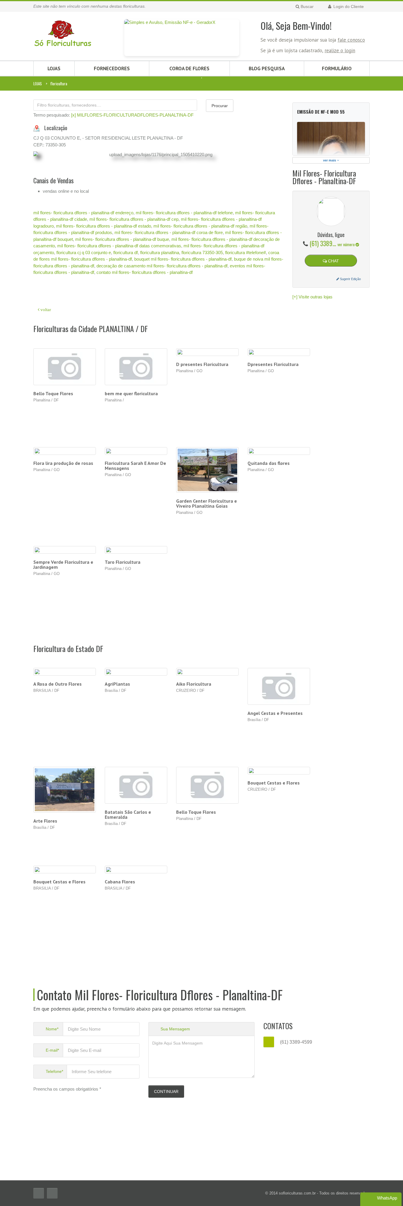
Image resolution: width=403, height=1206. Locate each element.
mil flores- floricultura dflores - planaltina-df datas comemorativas (119, 245)
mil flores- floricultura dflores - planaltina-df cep (133, 219)
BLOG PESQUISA (267, 68)
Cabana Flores (120, 882)
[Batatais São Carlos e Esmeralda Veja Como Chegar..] (136, 785)
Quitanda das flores (269, 463)
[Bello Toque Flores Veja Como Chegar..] (207, 785)
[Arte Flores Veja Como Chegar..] (65, 790)
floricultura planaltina (159, 252)
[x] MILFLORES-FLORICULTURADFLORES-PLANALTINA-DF (132, 114)
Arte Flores (45, 821)
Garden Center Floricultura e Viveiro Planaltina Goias (206, 503)
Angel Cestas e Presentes (275, 713)
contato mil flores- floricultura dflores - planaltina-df (144, 272)
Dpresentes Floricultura (273, 364)
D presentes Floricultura (202, 364)
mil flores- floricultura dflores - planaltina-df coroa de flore (168, 232)
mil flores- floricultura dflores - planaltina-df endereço (83, 212)
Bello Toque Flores (53, 393)
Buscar (306, 6)
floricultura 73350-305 (202, 252)
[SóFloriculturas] (62, 30)
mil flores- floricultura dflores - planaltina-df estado (103, 225)
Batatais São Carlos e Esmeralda (128, 814)
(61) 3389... (332, 243)
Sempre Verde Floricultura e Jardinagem (63, 564)
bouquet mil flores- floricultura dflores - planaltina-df (183, 259)
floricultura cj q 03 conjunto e (83, 252)
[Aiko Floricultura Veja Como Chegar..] (207, 672)
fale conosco (351, 40)
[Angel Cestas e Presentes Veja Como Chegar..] (279, 686)
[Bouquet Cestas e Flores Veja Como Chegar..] (279, 771)
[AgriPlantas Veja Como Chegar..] (136, 672)
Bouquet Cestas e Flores (274, 783)
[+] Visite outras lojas (312, 296)
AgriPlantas (117, 684)
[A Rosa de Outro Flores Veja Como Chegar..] (65, 672)
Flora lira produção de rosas (63, 463)
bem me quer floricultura (131, 393)
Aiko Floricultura (193, 684)
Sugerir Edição (350, 279)
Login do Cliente (348, 6)
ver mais (330, 160)
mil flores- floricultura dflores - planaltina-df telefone (184, 212)
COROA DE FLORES (189, 68)
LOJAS (53, 68)
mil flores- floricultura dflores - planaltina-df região (200, 225)
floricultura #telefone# (245, 252)
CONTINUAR (166, 1091)
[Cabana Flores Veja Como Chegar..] (136, 870)
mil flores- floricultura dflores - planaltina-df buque (122, 239)
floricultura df (125, 252)
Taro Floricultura (122, 562)
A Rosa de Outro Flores (57, 684)
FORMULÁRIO (337, 68)
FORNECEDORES (112, 68)
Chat (333, 261)
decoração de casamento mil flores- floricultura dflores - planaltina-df (161, 265)
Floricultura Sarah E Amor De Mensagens (135, 465)
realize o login (340, 50)
